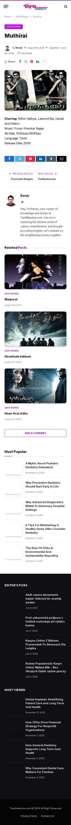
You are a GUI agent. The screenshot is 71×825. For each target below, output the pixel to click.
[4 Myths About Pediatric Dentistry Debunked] (13, 468)
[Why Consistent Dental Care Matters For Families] (13, 773)
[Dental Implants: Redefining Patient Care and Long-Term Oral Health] (13, 704)
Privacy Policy (29, 815)
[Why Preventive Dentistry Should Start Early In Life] (13, 487)
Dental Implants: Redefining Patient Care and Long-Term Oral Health (44, 703)
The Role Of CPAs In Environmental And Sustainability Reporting (41, 551)
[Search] (65, 6)
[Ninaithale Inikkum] (35, 329)
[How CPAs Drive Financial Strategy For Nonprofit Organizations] (13, 727)
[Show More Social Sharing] (45, 62)
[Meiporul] (35, 271)
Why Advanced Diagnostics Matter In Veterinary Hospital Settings (44, 505)
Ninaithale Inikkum (18, 356)
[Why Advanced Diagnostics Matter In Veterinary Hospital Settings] (13, 506)
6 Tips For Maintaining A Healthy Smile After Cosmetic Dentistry (45, 528)
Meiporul (11, 299)
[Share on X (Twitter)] (26, 62)
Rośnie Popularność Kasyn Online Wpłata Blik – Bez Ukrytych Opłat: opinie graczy (45, 667)
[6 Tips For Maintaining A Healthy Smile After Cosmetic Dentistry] (13, 529)
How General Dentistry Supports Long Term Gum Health (43, 749)
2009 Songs (13, 26)
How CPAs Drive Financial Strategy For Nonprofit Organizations (43, 726)
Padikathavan (47, 179)
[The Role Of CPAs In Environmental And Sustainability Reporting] (13, 552)
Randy (19, 47)
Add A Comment (35, 433)
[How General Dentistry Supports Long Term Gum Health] (13, 750)
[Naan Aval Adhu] (35, 385)
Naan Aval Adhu (16, 413)
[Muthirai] (35, 90)
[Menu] (6, 6)
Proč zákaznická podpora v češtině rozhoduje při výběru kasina (45, 621)
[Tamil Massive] (35, 6)
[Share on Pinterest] (31, 62)
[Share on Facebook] (20, 62)
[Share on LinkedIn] (37, 62)
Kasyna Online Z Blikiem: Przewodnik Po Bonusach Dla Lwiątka (45, 644)
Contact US (47, 815)
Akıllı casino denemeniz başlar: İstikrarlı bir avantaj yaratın (43, 598)
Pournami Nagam (22, 179)
